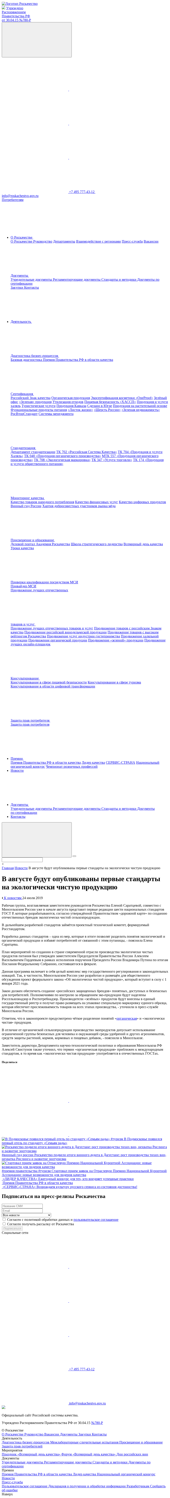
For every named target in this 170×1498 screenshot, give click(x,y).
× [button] (3, 864)
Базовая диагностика (27, 360)
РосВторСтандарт (24, 414)
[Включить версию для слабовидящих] (37, 39)
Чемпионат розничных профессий (72, 766)
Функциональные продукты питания (39, 410)
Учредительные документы (32, 279)
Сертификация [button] (22, 394)
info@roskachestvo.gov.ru (87, 1403)
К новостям (12, 898)
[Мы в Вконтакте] (35, 89)
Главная (8, 868)
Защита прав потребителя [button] (30, 720)
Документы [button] (20, 275)
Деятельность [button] (21, 321)
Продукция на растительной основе (140, 406)
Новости (17, 770)
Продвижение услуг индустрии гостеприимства (83, 636)
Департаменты (64, 241)
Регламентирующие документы (77, 279)
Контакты (31, 287)
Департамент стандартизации (33, 452)
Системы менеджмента (56, 414)
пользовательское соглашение (95, 1219)
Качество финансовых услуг (96, 502)
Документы (69, 1434)
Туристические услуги (38, 406)
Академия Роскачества (53, 544)
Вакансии (151, 241)
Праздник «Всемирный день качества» (31, 1454)
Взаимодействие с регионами (98, 241)
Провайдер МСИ (23, 586)
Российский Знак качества (30, 398)
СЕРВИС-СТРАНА (120, 762)
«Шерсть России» (107, 410)
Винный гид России (26, 506)
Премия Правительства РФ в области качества (78, 360)
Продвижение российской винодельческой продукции (65, 632)
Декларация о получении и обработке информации (87, 1486)
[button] (68, 356)
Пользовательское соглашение (25, 1486)
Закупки (17, 287)
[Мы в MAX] (102, 123)
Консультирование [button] (25, 678)
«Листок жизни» (80, 410)
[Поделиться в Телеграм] (35, 1135)
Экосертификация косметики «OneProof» (122, 398)
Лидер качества (93, 762)
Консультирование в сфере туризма (114, 682)
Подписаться (12, 1228)
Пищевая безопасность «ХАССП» (110, 402)
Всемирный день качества (143, 544)
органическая (126, 1018)
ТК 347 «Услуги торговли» (111, 460)
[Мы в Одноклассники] (102, 89)
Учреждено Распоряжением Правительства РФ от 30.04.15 (16, 14)
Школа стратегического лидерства (97, 544)
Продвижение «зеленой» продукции (115, 640)
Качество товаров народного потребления (42, 502)
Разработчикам (138, 1486)
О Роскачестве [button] (22, 237)
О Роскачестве (22, 241)
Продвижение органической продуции (57, 640)
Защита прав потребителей (22, 1446)
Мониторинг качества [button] (28, 498)
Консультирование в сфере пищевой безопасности (49, 682)
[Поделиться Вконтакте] (35, 1101)
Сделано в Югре (99, 406)
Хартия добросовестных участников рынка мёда (79, 506)
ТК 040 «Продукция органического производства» (62, 456)
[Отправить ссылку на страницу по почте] (102, 1135)
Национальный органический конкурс (126, 1474)
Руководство (42, 241)
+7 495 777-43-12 (82, 192)
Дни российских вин (132, 1454)
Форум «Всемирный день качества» (88, 1454)
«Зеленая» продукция (35, 402)
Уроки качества (22, 548)
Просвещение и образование (141, 1442)
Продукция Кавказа (71, 406)
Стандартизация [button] (23, 448)
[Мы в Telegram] (35, 123)
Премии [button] (17, 758)
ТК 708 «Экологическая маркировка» (62, 460)
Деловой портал (23, 544)
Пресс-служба (132, 241)
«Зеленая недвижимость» (141, 410)
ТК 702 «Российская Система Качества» (86, 452)
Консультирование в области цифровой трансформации (53, 686)
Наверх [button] (7, 1494)
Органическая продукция (70, 398)
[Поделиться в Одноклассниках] (102, 1101)
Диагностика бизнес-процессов (26, 1442)
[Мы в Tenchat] (35, 158)
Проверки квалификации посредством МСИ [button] (44, 582)
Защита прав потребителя (30, 724)
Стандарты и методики (119, 279)
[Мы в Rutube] (102, 158)
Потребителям (12, 200)
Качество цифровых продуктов (142, 502)
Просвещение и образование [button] (33, 540)
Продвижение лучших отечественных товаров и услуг (52, 628)
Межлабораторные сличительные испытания (84, 1442)
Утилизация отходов (67, 402)
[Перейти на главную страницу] (20, 4)
